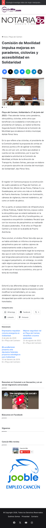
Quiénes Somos (14, 516)
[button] (2, 107)
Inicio (5, 37)
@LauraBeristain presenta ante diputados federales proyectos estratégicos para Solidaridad (11, 352)
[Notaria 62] (23, 20)
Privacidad (25, 516)
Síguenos (6, 428)
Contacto (34, 516)
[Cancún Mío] (11, 9)
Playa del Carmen (15, 37)
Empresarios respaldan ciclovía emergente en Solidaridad (11, 333)
